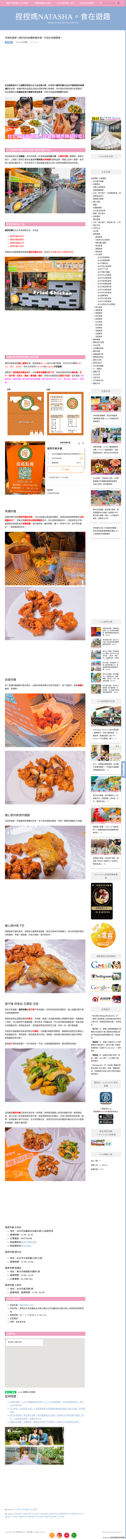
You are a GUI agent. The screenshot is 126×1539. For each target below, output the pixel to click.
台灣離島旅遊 (98, 348)
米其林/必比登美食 (102, 240)
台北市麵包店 (103, 263)
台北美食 (9, 42)
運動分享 (96, 372)
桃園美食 (98, 313)
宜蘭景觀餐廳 (98, 190)
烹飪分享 (96, 377)
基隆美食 (98, 249)
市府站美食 (17, 1514)
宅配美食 (98, 336)
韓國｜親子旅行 (99, 213)
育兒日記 (96, 228)
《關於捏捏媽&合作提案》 (17, 3)
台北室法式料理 (99, 211)
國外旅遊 (96, 351)
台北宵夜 (35, 1514)
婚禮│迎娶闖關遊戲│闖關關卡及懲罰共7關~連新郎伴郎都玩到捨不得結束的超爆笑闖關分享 (106, 1032)
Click (123, 769)
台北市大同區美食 (104, 278)
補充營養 (96, 219)
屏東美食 (98, 237)
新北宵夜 (60, 1517)
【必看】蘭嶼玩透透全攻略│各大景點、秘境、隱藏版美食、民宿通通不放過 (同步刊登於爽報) (106, 1068)
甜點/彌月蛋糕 (100, 243)
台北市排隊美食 (104, 257)
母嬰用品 (96, 184)
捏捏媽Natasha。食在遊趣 (63, 17)
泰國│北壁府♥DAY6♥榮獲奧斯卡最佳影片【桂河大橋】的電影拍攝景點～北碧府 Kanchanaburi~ (106, 1045)
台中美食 (98, 322)
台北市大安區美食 (104, 298)
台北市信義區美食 (104, 284)
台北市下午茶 (103, 269)
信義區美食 (31, 1517)
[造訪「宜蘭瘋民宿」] (101, 1144)
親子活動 (96, 202)
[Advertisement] (45, 65)
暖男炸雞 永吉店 (27, 1305)
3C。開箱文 (97, 369)
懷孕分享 (96, 225)
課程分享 (96, 383)
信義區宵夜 (27, 1514)
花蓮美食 (98, 334)
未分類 (95, 231)
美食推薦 (25, 1509)
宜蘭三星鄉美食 (99, 187)
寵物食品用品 (98, 357)
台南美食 (98, 328)
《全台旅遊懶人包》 (65, 3)
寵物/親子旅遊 (98, 342)
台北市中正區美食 (104, 275)
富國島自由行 (98, 196)
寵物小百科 (97, 360)
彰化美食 (98, 325)
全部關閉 (102, 178)
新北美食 (33, 1509)
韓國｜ (95, 205)
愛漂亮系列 (97, 363)
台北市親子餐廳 (104, 272)
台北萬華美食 (103, 296)
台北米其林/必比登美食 (106, 304)
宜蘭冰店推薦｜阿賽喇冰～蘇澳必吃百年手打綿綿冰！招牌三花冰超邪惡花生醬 (44, 1422)
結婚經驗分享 (98, 354)
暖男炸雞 (62, 1514)
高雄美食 (98, 331)
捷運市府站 (54, 1514)
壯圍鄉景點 (97, 208)
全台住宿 (96, 345)
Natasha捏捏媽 (22, 42)
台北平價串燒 (72, 1514)
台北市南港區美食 (104, 281)
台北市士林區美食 (104, 301)
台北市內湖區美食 (104, 290)
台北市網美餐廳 (104, 260)
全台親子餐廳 (98, 181)
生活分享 (96, 375)
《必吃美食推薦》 (87, 3)
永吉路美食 (44, 1514)
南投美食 (98, 252)
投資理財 (96, 216)
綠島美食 (98, 246)
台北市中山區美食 (104, 293)
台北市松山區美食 (104, 266)
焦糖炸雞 (22, 1517)
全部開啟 (94, 178)
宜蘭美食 (98, 310)
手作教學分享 (98, 380)
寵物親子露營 (98, 199)
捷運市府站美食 (50, 1517)
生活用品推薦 (98, 366)
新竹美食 (98, 316)
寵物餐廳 (96, 339)
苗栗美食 (98, 319)
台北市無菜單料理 (104, 287)
